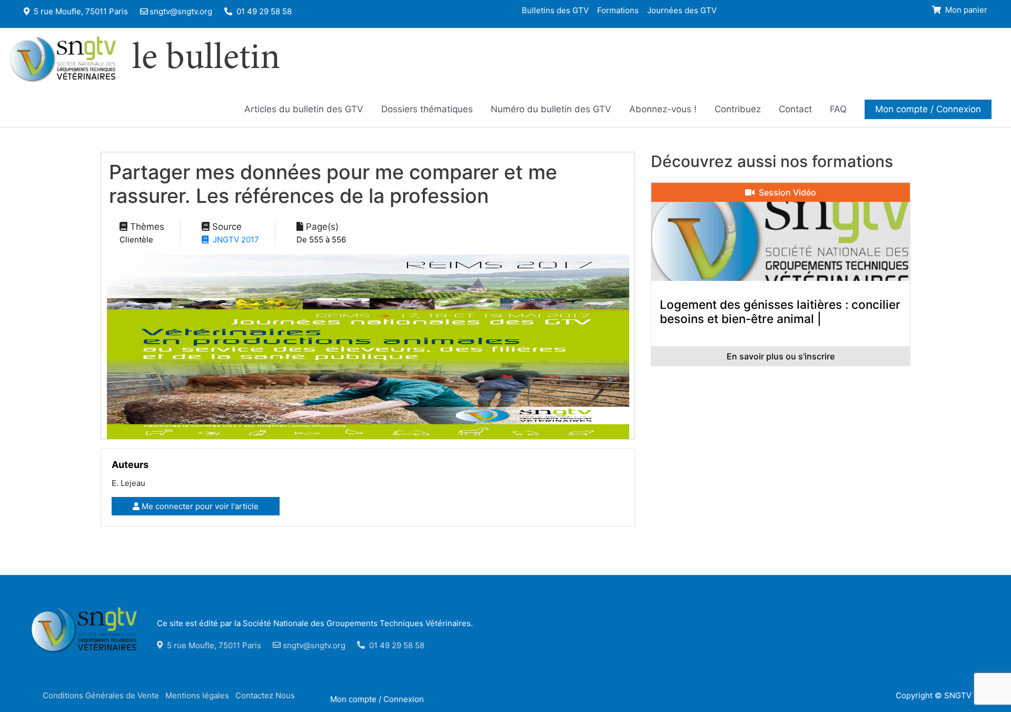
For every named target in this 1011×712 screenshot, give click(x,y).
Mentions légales (197, 695)
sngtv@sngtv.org (181, 11)
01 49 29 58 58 (263, 11)
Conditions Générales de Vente (101, 695)
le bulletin (206, 59)
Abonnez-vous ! (663, 109)
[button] (928, 109)
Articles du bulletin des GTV (303, 109)
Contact (795, 109)
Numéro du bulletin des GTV (551, 109)
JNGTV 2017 (234, 240)
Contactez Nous (265, 695)
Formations (618, 10)
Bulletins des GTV (555, 10)
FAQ (838, 109)
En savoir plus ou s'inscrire (781, 356)
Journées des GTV (682, 10)
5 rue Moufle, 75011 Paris (80, 11)
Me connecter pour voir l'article (199, 506)
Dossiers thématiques (427, 109)
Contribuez (738, 109)
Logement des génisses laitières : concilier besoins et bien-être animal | (780, 311)
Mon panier (965, 10)
